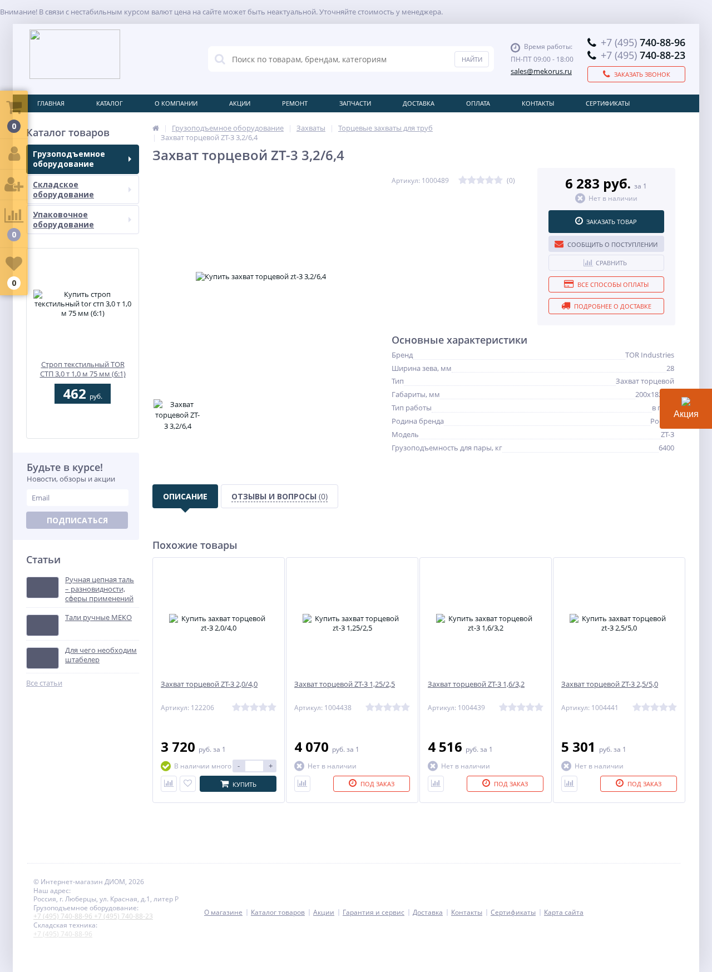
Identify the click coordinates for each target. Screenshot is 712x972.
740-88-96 (643, 42)
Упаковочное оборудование (63, 219)
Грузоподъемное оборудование (69, 158)
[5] (498, 180)
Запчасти (355, 103)
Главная (51, 103)
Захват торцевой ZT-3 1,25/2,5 (344, 684)
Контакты (538, 103)
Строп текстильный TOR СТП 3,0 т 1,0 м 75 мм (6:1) (83, 369)
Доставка (418, 103)
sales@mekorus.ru (541, 71)
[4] (489, 180)
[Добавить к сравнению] (169, 784)
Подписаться (77, 520)
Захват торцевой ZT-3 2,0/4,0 (209, 684)
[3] (480, 180)
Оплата (478, 103)
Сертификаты (608, 103)
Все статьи (44, 683)
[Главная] (155, 128)
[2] (471, 180)
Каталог (109, 103)
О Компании (176, 103)
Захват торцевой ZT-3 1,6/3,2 (476, 684)
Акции (239, 103)
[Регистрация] (14, 185)
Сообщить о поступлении (612, 244)
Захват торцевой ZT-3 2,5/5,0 (609, 684)
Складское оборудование (63, 189)
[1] (462, 180)
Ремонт (295, 103)
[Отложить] (188, 784)
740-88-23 (643, 55)
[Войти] (14, 154)
